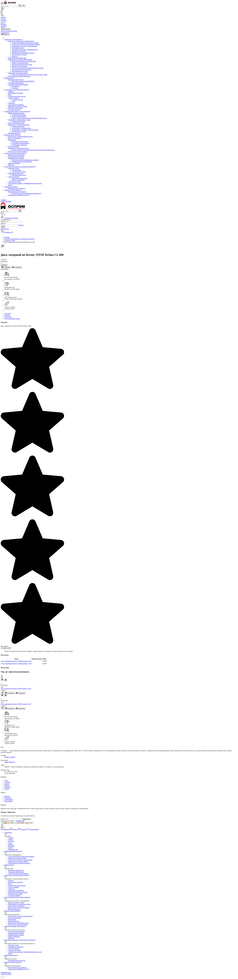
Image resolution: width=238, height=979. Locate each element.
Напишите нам (13, 849)
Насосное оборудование (12, 135)
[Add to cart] (2, 692)
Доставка (4, 20)
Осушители (15, 86)
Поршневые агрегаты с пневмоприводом (25, 49)
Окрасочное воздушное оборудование (20, 59)
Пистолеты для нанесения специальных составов (27, 68)
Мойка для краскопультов (20, 63)
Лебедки (11, 91)
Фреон (10, 185)
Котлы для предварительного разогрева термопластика (29, 118)
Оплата (3, 19)
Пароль (3, 223)
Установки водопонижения (20, 143)
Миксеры (11, 165)
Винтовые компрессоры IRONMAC (23, 81)
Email (2, 221)
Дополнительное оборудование (18, 84)
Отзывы (7, 315)
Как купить (8, 317)
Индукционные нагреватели (17, 192)
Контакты (4, 25)
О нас (2, 22)
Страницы (7, 832)
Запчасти (15, 56)
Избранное (7, 798)
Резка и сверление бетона (16, 123)
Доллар (7, 31)
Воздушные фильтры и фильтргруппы (24, 61)
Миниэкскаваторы (14, 133)
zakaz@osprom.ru (9, 762)
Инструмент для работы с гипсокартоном (25, 130)
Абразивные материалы (15, 173)
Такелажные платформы (16, 105)
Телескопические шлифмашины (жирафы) (25, 160)
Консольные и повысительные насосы (20, 136)
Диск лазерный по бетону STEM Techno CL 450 (16, 661)
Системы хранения (14, 110)
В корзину (4, 265)
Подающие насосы (18, 48)
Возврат (3, 24)
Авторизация (8, 799)
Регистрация (5, 229)
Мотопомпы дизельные (19, 145)
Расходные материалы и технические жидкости (19, 166)
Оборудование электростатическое (19, 76)
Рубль (2, 31)
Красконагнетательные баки (17, 58)
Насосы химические (14, 138)
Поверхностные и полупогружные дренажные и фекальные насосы (33, 150)
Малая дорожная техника (16, 113)
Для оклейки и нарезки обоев (21, 128)
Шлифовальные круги (19, 175)
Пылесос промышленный (16, 155)
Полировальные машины (16, 156)
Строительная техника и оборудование (17, 111)
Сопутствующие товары (12, 318)
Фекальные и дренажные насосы (18, 148)
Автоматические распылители (21, 69)
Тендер (3, 27)
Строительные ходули (19, 131)
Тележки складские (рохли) (17, 96)
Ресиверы (15, 88)
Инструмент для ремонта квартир (19, 125)
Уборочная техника (10, 187)
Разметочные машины (19, 51)
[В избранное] (2, 680)
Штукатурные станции (19, 54)
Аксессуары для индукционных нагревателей (26, 193)
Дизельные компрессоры (16, 83)
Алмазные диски (13, 168)
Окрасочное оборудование (13, 39)
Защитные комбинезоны (19, 178)
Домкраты (11, 103)
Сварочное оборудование (12, 190)
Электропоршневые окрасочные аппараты (25, 43)
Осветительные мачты (19, 116)
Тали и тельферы (13, 98)
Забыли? (21, 225)
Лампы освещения (14, 163)
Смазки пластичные (14, 181)
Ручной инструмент (18, 126)
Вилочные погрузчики (15, 108)
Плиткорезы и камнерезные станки (19, 120)
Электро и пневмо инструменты (14, 153)
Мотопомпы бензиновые (20, 141)
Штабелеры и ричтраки (15, 93)
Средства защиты (13, 176)
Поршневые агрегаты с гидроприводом (24, 46)
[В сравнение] (5, 680)
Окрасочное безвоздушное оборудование (21, 41)
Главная (3, 17)
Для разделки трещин (19, 171)
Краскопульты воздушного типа (22, 64)
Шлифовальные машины (16, 158)
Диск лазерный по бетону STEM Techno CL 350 (16, 663)
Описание (7, 313)
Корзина (7, 796)
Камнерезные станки (18, 121)
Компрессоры (8, 78)
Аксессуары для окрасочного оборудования (26, 44)
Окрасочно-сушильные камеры (18, 73)
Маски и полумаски (18, 180)
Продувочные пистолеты (20, 71)
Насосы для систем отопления (17, 151)
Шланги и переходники (19, 66)
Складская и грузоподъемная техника (16, 89)
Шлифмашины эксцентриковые (22, 161)
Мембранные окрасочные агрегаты (23, 53)
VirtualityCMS (20, 821)
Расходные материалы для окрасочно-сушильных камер (29, 74)
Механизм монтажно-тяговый (17, 106)
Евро (11, 31)
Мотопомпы (12, 140)
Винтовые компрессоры (15, 79)
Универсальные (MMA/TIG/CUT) (18, 195)
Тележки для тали (17, 99)
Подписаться (26, 819)
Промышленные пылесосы (16, 188)
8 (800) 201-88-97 (9, 757)
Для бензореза (16, 170)
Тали (13, 101)
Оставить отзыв (5, 648)
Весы (10, 94)
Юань (15, 31)
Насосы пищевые (13, 146)
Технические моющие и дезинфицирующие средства (25, 183)
